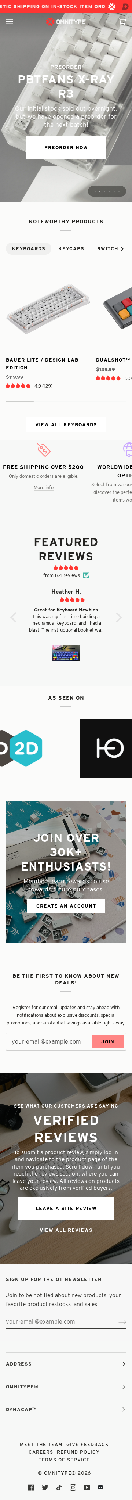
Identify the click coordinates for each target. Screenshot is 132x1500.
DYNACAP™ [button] (21, 1409)
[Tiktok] (59, 1487)
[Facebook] (31, 1487)
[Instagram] (73, 1487)
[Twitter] (45, 1487)
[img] (66, 567)
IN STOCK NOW (66, 136)
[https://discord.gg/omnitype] (101, 1487)
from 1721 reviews (61, 575)
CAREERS (41, 1452)
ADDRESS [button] (19, 1364)
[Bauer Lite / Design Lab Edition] (48, 308)
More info (44, 487)
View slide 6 (119, 191)
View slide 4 (109, 191)
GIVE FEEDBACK (87, 1444)
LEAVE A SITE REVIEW (66, 1208)
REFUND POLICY (78, 1452)
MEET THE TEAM (41, 1444)
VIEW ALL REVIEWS (66, 1230)
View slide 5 (114, 191)
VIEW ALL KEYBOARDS (66, 424)
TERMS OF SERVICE (64, 1460)
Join (107, 1041)
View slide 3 (104, 191)
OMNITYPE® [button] (22, 1386)
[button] (18, 385)
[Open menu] (17, 21)
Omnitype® (60, 1473)
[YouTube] (87, 1487)
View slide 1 (95, 191)
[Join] (116, 1322)
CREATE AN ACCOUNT (66, 906)
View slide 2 (99, 191)
